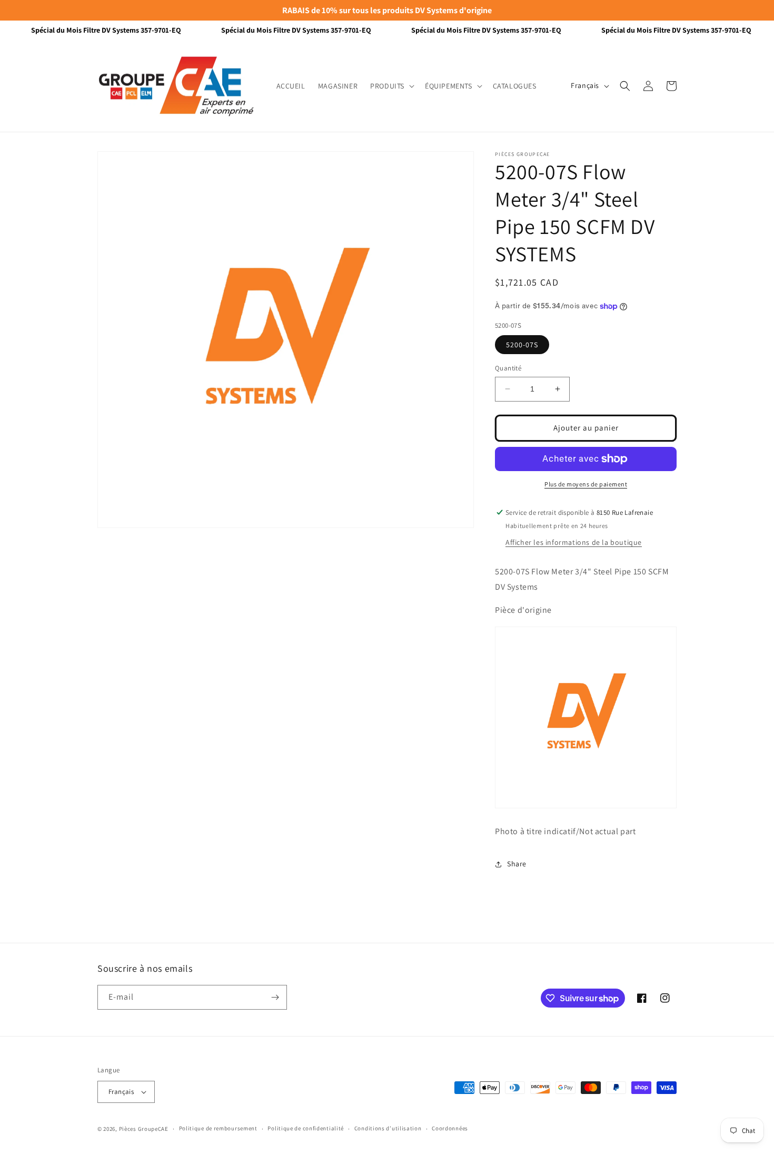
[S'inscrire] (274, 997)
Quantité (508, 368)
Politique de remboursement (218, 1128)
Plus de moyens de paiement (585, 484)
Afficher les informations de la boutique (573, 542)
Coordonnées (450, 1128)
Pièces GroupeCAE (143, 1128)
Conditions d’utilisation (388, 1128)
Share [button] (517, 863)
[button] (391, 86)
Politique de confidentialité (305, 1128)
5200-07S (522, 344)
